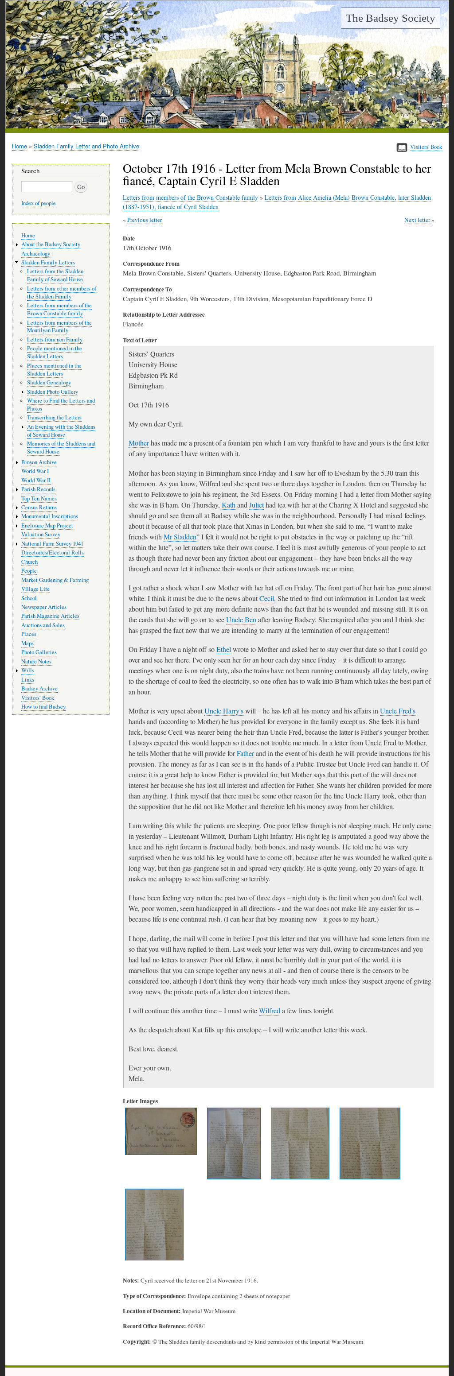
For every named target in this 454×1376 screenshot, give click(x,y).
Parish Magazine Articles (50, 616)
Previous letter (144, 220)
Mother (139, 442)
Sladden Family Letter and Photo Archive (86, 146)
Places (28, 634)
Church (29, 562)
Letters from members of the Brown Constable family (190, 197)
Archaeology (35, 253)
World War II (36, 480)
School (29, 598)
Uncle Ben (241, 619)
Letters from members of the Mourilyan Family (59, 326)
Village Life (35, 589)
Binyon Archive (39, 462)
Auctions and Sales (43, 625)
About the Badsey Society (50, 244)
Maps (27, 643)
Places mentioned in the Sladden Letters (54, 369)
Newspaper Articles (44, 607)
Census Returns (39, 507)
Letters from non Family (54, 339)
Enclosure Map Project (47, 525)
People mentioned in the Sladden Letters (54, 352)
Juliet (256, 504)
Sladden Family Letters (48, 262)
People (29, 570)
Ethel (223, 649)
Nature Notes (36, 661)
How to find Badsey (43, 706)
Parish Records (38, 489)
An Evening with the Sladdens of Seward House (61, 430)
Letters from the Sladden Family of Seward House (55, 275)
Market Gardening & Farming (55, 580)
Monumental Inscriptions (49, 516)
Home (19, 146)
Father (245, 753)
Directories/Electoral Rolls (52, 552)
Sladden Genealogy (49, 382)
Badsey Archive (39, 688)
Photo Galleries (39, 652)
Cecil (266, 598)
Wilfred (269, 1010)
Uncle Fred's (397, 710)
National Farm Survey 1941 (52, 543)
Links (27, 679)
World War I (35, 471)
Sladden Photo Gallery (52, 391)
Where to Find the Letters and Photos (61, 404)
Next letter (417, 220)
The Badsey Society (390, 18)
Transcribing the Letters (54, 417)
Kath (228, 504)
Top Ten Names (39, 498)
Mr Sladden (180, 536)
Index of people (38, 203)
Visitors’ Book (37, 698)
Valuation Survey (40, 534)
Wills (27, 670)
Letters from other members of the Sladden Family (61, 292)
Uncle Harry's (223, 710)
